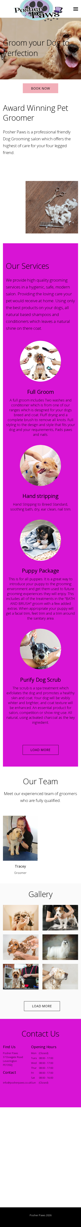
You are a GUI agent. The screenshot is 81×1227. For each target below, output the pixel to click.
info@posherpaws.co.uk (17, 1082)
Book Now (40, 88)
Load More (40, 750)
